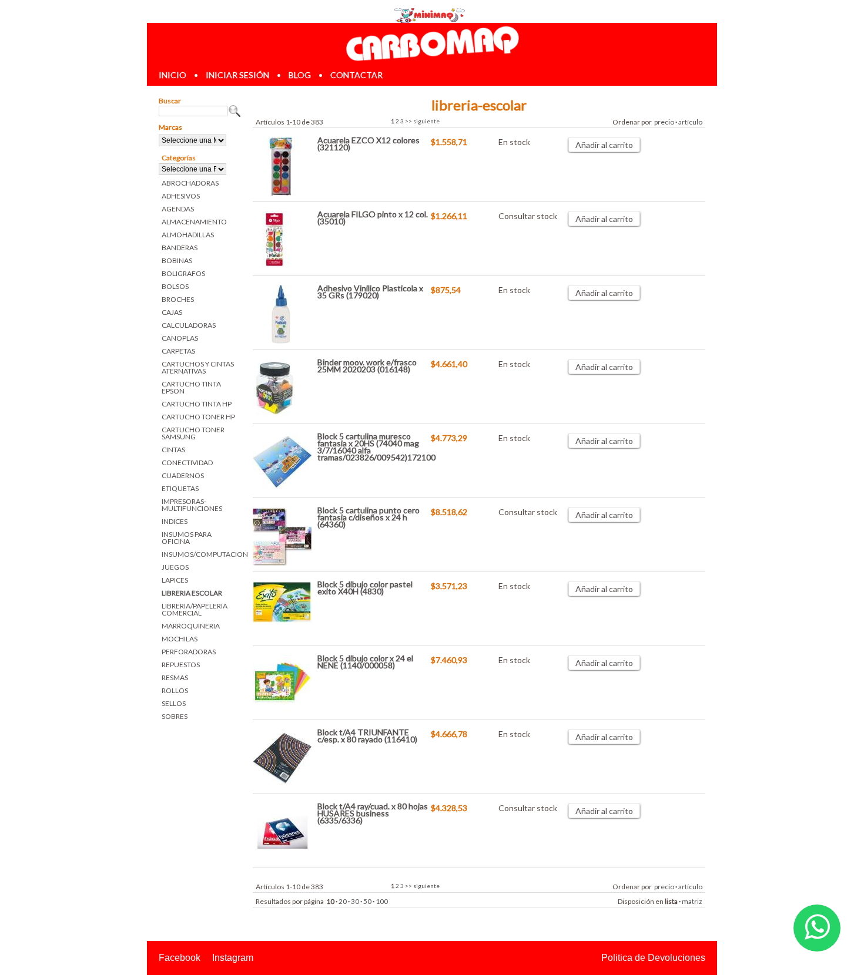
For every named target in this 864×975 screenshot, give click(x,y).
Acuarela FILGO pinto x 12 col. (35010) (372, 217)
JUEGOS (175, 567)
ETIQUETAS (180, 488)
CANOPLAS (180, 338)
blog (300, 75)
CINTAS (173, 449)
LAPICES (175, 580)
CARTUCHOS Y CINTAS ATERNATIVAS (198, 367)
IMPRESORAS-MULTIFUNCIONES (192, 505)
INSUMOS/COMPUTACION (201, 554)
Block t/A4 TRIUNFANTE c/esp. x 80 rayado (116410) (367, 735)
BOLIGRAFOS (183, 273)
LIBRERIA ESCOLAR (192, 593)
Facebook (179, 958)
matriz (692, 901)
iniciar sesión (237, 75)
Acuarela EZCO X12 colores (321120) (368, 143)
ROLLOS (175, 690)
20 (343, 901)
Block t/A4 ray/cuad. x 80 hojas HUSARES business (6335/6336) (372, 813)
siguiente (426, 121)
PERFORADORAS (189, 651)
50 (367, 901)
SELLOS (174, 703)
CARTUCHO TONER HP (198, 416)
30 (355, 901)
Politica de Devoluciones (653, 958)
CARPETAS (178, 351)
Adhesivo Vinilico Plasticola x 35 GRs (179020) (370, 291)
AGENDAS (178, 208)
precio (664, 121)
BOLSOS (175, 286)
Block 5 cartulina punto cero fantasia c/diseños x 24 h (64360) (368, 517)
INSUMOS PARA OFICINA (187, 538)
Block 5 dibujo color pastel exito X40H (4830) (365, 587)
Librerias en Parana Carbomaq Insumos (432, 43)
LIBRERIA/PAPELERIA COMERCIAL (194, 609)
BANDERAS (179, 247)
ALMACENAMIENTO (194, 221)
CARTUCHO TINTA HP (197, 403)
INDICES (174, 521)
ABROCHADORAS (190, 183)
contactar (356, 75)
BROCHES (178, 299)
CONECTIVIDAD (187, 462)
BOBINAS (177, 260)
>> (408, 121)
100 (382, 901)
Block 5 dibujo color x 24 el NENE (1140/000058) (365, 661)
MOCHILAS (179, 638)
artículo (690, 121)
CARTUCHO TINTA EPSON (191, 387)
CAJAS (172, 312)
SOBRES (174, 716)
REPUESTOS (181, 664)
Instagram (232, 958)
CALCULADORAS (189, 325)
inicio (172, 75)
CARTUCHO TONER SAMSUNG (193, 433)
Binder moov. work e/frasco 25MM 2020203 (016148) (367, 365)
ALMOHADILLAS (188, 234)
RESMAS (175, 677)
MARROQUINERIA (191, 625)
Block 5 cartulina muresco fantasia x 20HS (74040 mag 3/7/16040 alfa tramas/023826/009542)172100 (376, 446)
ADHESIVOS (181, 195)
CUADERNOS (183, 475)
